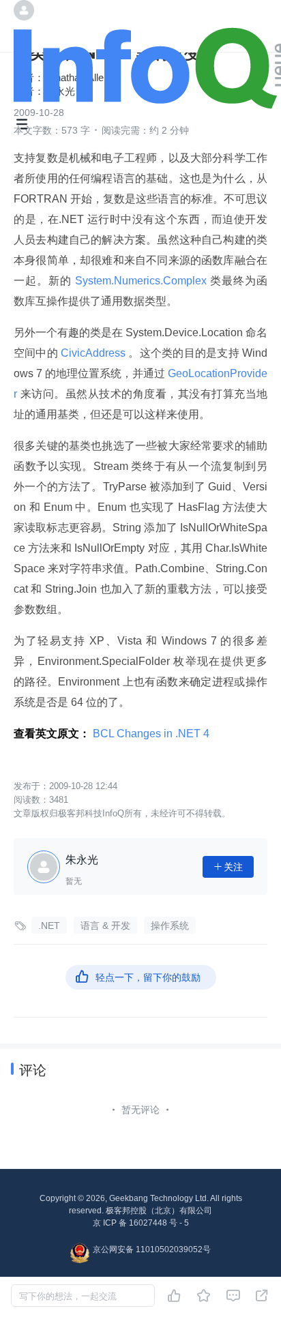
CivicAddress (93, 353)
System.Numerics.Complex (141, 280)
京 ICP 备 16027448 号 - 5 (141, 1223)
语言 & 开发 (105, 925)
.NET (49, 925)
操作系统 (170, 925)
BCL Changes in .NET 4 (151, 733)
